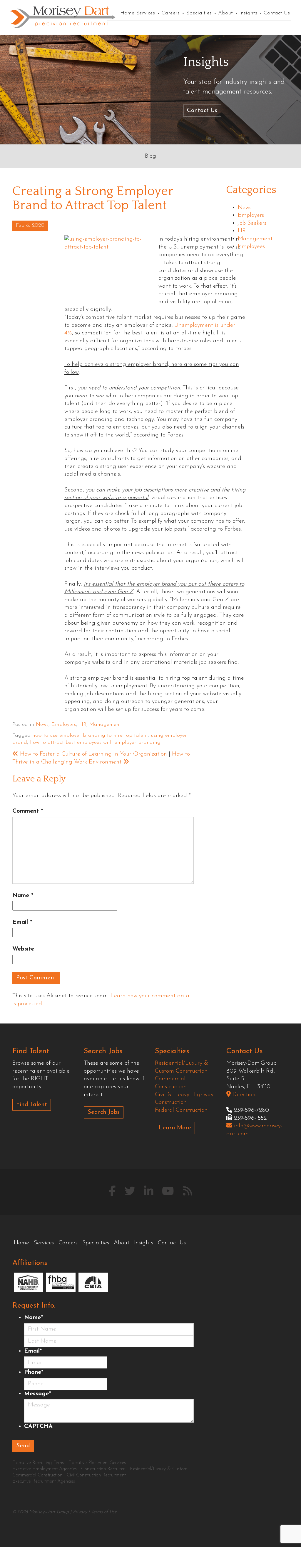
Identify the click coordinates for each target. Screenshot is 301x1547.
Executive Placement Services (97, 1463)
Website (23, 949)
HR (82, 724)
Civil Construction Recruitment (96, 1475)
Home (127, 13)
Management (105, 724)
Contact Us (277, 13)
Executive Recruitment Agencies (43, 1481)
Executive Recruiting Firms (38, 1463)
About (226, 13)
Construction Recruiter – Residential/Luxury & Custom (134, 1469)
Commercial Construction (37, 1475)
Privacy (80, 1512)
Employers (63, 724)
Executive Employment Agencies (44, 1469)
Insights (249, 13)
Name (22, 895)
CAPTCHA (38, 1426)
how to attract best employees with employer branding (95, 742)
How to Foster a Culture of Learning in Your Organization (92, 754)
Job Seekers (252, 223)
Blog (150, 156)
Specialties (199, 13)
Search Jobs (104, 1112)
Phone (33, 1372)
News (42, 724)
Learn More (175, 1128)
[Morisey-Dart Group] (63, 16)
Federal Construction (181, 1110)
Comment (27, 811)
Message (37, 1394)
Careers (171, 13)
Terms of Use (104, 1512)
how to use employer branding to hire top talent (90, 735)
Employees (251, 246)
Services (146, 13)
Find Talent (31, 1105)
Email (22, 922)
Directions (244, 1095)
